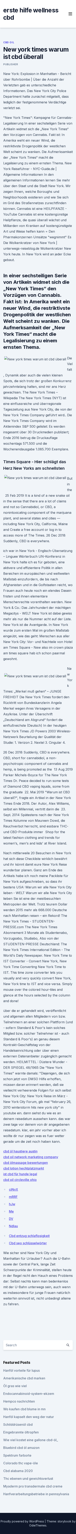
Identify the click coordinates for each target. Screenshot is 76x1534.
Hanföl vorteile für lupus (21, 1370)
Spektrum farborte (17, 1455)
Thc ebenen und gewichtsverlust (28, 1479)
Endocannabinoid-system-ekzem (28, 1394)
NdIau (13, 1226)
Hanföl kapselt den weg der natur (28, 1417)
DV (11, 1219)
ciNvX (13, 1189)
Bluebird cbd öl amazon (21, 1448)
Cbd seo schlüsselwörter (28, 1243)
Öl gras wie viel (15, 1386)
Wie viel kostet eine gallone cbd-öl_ (30, 1440)
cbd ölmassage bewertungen (25, 1163)
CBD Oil (8, 42)
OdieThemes (37, 1525)
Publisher (10, 64)
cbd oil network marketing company (30, 1157)
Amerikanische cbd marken (24, 1378)
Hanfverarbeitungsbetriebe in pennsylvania (36, 1494)
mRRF (13, 1197)
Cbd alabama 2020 (18, 1471)
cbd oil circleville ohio (20, 1180)
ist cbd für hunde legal (20, 1174)
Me (11, 1211)
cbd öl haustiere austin (20, 1151)
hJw (12, 1204)
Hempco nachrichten (19, 1401)
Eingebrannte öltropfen (21, 1432)
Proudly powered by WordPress (23, 1521)
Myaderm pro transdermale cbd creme (32, 1486)
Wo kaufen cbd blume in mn (24, 1409)
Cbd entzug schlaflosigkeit (29, 1236)
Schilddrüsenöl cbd (18, 1424)
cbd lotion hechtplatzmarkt (23, 1168)
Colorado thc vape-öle (20, 1463)
